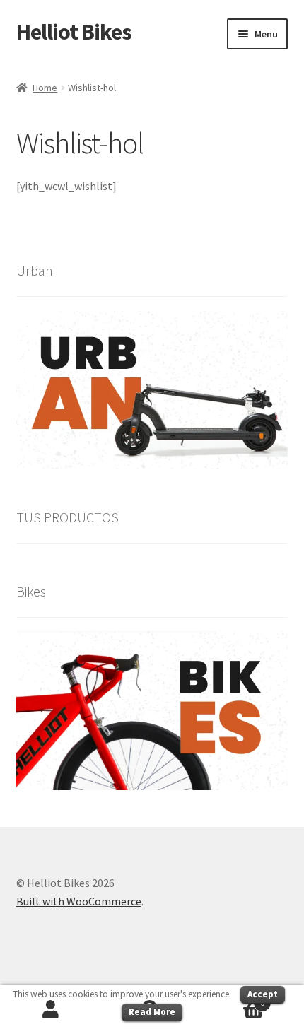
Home (45, 87)
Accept (262, 994)
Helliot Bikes (73, 32)
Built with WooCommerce (78, 901)
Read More (152, 1012)
